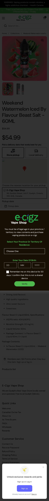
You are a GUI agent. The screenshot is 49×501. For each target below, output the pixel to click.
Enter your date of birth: (24, 260)
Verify (24, 283)
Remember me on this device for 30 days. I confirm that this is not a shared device (24, 275)
